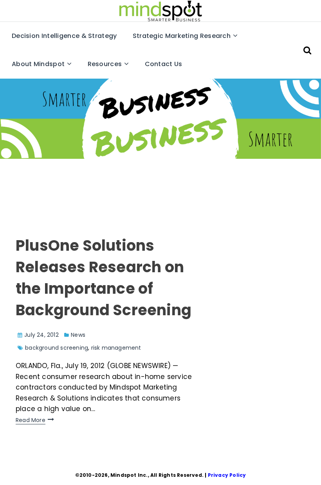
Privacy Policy (227, 475)
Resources (105, 63)
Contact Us (163, 63)
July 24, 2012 (41, 335)
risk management (116, 348)
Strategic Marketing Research (182, 35)
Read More (30, 420)
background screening (56, 348)
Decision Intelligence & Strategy (64, 35)
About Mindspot (38, 63)
